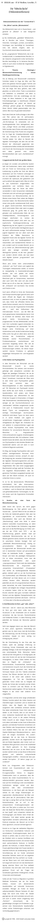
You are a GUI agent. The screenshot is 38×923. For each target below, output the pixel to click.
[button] (2, 2)
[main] (19, 10)
